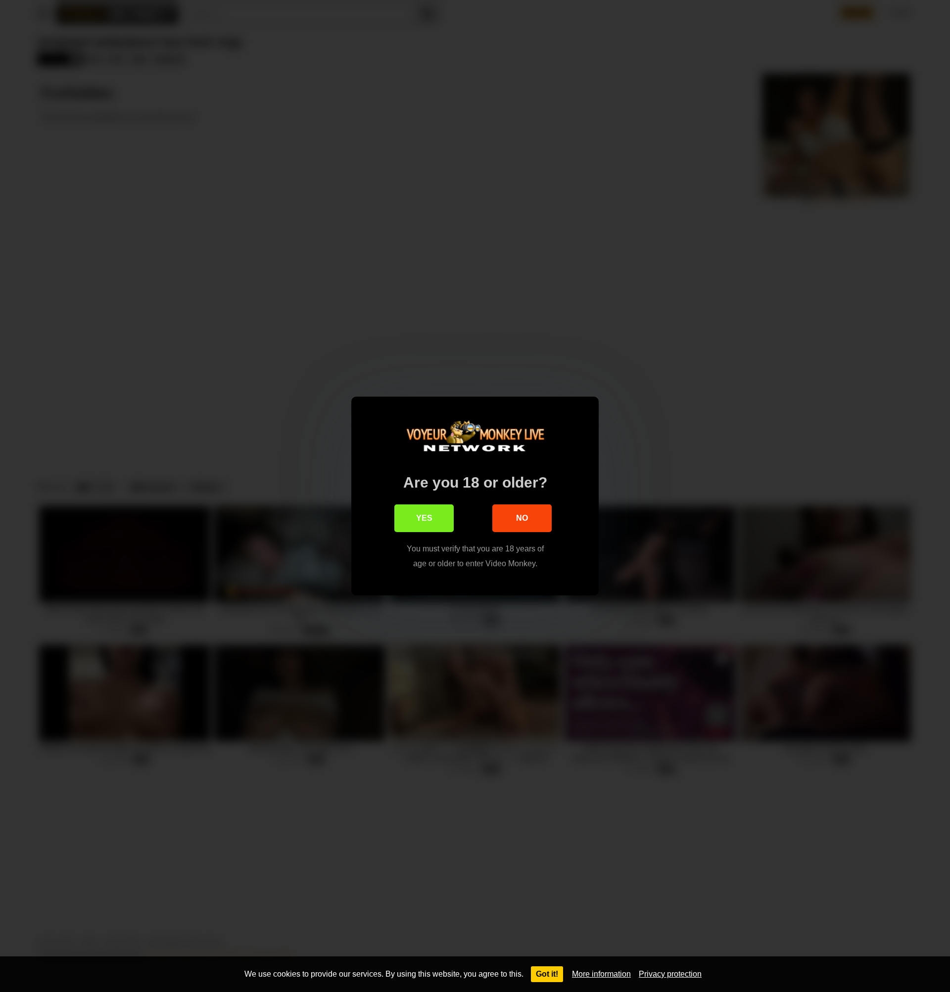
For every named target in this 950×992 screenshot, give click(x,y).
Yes (424, 518)
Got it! (547, 974)
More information (601, 974)
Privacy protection (670, 974)
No (522, 518)
